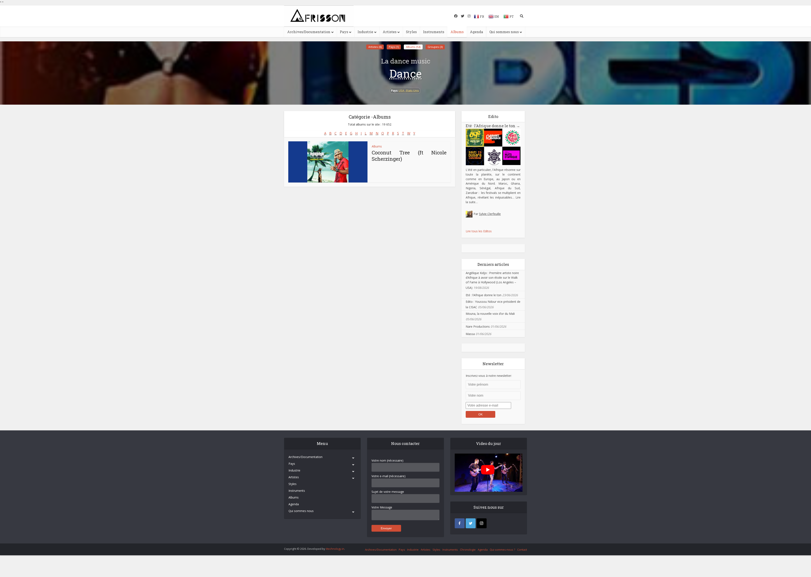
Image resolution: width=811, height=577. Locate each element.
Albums (457, 32)
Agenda (476, 32)
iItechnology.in (335, 549)
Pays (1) (394, 47)
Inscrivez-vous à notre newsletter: (489, 376)
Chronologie (468, 549)
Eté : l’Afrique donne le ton (493, 125)
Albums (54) (413, 47)
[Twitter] (471, 523)
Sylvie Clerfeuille (490, 214)
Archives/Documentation (308, 32)
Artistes (389, 32)
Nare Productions (478, 326)
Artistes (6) (375, 47)
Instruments (433, 32)
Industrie (365, 32)
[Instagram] (482, 523)
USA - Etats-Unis (409, 90)
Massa (470, 334)
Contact (522, 549)
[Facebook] (460, 523)
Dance (405, 73)
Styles (411, 32)
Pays (344, 32)
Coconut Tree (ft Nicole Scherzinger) (409, 155)
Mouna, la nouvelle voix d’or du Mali (490, 314)
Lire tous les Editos (479, 231)
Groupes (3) (435, 47)
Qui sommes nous (504, 32)
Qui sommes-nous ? (502, 549)
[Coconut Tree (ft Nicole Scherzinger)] (327, 161)
